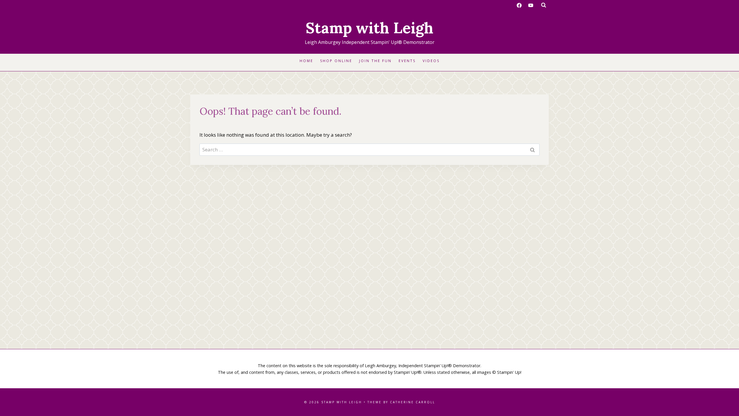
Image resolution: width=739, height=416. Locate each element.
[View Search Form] (543, 5)
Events (407, 60)
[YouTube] (530, 5)
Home (306, 60)
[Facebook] (519, 5)
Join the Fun (375, 60)
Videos (431, 60)
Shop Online (336, 60)
